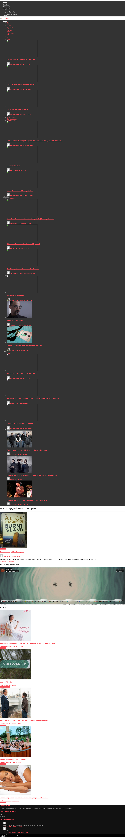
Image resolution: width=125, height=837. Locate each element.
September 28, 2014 (25, 300)
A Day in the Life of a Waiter (13, 826)
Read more (3, 561)
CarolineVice (14, 403)
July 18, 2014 (19, 480)
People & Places (5, 687)
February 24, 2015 (29, 273)
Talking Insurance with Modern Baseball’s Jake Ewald (27, 450)
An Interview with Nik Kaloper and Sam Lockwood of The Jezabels (32, 475)
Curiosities (3, 648)
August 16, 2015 (14, 801)
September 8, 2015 (20, 170)
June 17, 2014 (24, 505)
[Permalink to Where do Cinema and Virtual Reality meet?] (22, 241)
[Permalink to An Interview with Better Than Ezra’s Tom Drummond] (19, 497)
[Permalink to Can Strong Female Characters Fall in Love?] (22, 266)
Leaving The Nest (13, 166)
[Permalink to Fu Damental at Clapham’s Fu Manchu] (22, 56)
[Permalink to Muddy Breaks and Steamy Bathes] (22, 187)
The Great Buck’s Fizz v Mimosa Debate (16, 832)
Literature (3, 549)
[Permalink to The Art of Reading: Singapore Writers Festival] (19, 342)
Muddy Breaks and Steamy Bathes (20, 191)
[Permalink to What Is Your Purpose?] (22, 292)
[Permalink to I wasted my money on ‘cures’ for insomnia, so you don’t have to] (15, 794)
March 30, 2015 (24, 248)
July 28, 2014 (28, 325)
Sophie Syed (14, 300)
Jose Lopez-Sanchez (16, 325)
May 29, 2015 (27, 114)
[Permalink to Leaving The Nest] (22, 162)
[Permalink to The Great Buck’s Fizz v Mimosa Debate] (4, 829)
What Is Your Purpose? (15, 295)
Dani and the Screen (16, 273)
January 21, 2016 (28, 145)
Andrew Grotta (15, 455)
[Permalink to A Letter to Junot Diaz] (19, 317)
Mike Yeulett (14, 223)
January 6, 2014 (24, 350)
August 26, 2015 (28, 195)
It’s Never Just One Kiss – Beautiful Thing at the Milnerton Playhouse (33, 398)
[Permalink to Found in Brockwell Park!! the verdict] (22, 81)
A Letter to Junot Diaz (15, 320)
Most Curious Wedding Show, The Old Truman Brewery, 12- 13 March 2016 (34, 141)
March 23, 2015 (23, 403)
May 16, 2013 (16, 556)
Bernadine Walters (16, 64)
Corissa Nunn (4, 801)
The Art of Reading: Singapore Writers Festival (24, 345)
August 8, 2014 (27, 428)
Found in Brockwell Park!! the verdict (21, 84)
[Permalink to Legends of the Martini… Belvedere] (22, 420)
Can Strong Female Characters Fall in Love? (23, 269)
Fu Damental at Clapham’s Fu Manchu (21, 59)
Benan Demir (14, 248)
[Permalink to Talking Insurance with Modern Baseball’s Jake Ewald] (19, 447)
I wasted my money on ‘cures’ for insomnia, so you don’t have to (24, 798)
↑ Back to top (3, 836)
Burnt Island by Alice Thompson (12, 552)
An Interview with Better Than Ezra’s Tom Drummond (27, 500)
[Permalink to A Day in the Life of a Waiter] (4, 824)
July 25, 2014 (24, 455)
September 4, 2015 (25, 223)
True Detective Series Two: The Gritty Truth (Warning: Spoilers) (30, 219)
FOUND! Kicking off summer (17, 110)
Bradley (12, 480)
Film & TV (3, 725)
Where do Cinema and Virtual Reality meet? (23, 244)
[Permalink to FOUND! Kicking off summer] (22, 106)
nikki (11, 170)
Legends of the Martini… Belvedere (20, 423)
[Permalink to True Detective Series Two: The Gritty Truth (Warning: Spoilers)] (22, 216)
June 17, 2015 (27, 89)
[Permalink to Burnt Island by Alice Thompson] (13, 547)
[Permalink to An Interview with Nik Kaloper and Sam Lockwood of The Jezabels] (19, 472)
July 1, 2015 (26, 64)
